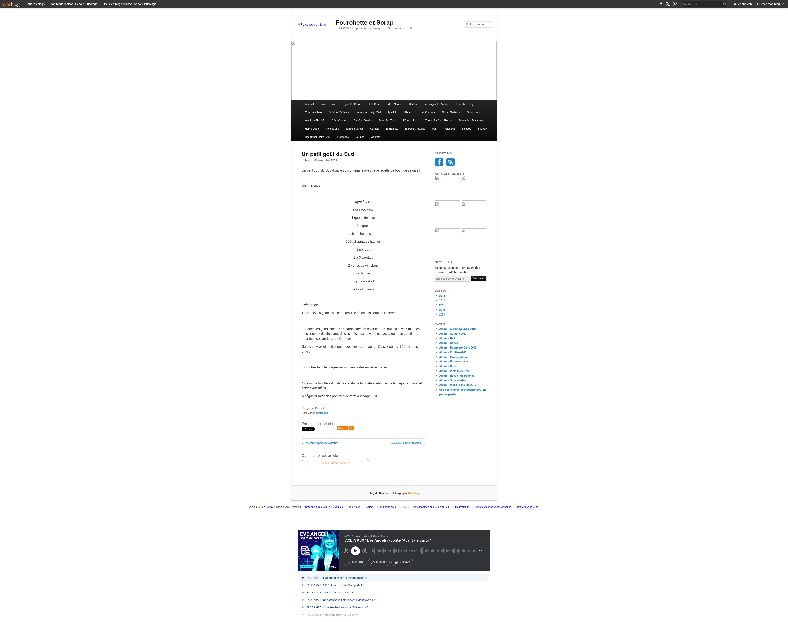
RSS (450, 162)
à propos (404, 562)
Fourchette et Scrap (365, 22)
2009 (442, 314)
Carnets (374, 128)
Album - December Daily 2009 (457, 347)
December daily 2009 (368, 112)
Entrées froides (363, 120)
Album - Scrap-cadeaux (454, 380)
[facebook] (661, 4)
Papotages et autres (435, 104)
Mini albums (395, 104)
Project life (332, 128)
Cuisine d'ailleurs (339, 112)
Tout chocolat (427, 112)
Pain (434, 128)
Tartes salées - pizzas (438, 120)
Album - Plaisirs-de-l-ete (454, 371)
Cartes (413, 104)
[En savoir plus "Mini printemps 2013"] (447, 199)
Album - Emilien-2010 (452, 352)
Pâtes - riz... (411, 120)
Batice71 (271, 506)
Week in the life (315, 120)
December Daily (464, 104)
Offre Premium (461, 506)
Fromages (343, 137)
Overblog (414, 493)
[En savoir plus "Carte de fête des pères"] (474, 252)
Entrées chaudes (415, 128)
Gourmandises (313, 112)
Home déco (312, 128)
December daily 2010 (317, 137)
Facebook (439, 162)
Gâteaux (408, 112)
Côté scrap (374, 104)
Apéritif (392, 112)
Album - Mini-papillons (453, 357)
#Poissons (322, 413)
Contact (375, 137)
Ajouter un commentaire (335, 462)
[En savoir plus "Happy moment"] (474, 199)
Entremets (392, 128)
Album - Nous (448, 366)
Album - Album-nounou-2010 (457, 329)
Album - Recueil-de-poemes (456, 375)
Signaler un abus (387, 506)
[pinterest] (674, 4)
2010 (442, 310)
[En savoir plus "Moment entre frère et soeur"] (447, 226)
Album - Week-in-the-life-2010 (457, 385)
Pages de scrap (351, 104)
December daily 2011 (471, 120)
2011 (442, 305)
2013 (442, 296)
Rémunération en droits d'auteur (431, 506)
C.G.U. (405, 506)
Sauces (482, 128)
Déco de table (387, 120)
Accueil (309, 104)
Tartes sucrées (355, 128)
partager (381, 562)
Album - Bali (447, 338)
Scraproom (473, 112)
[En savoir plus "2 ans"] (447, 252)
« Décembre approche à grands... (321, 443)
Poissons (449, 128)
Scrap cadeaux (451, 112)
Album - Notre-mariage (453, 361)
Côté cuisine (339, 120)
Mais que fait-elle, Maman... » (408, 443)
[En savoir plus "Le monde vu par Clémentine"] (474, 226)
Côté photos (327, 104)
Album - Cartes (448, 343)
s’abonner (357, 562)
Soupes (359, 137)
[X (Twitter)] (667, 4)
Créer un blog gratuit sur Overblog (324, 506)
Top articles (353, 506)
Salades (466, 128)
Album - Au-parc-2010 (452, 333)
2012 (442, 300)
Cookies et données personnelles (492, 506)
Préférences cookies (526, 506)
